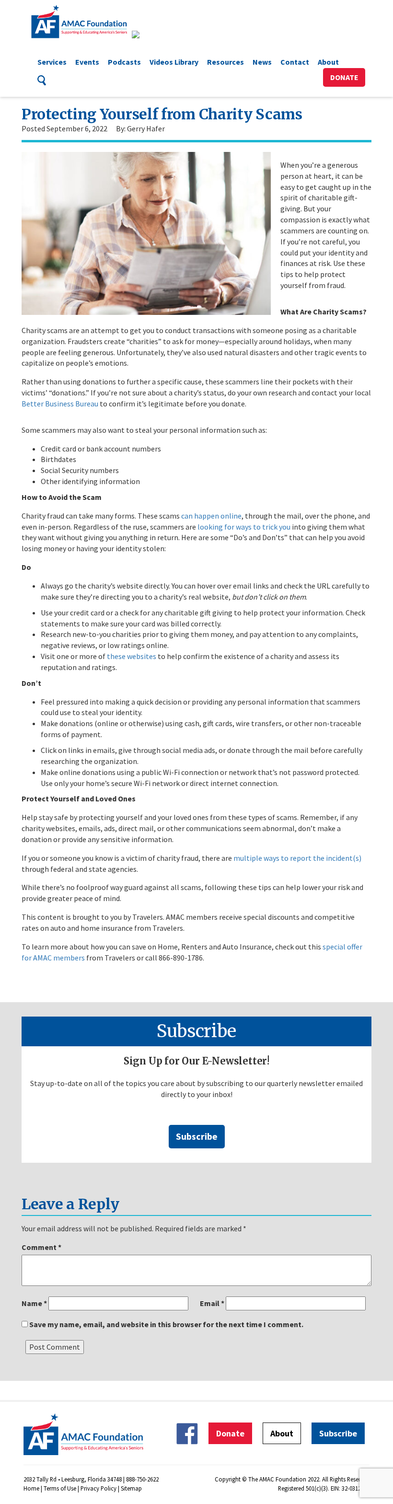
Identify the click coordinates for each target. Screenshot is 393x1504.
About (328, 62)
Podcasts (124, 62)
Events (87, 62)
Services (52, 62)
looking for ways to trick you (243, 527)
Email (212, 1303)
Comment (41, 1247)
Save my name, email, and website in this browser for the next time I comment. (166, 1324)
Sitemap (131, 1488)
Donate (344, 77)
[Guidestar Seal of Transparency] (147, 34)
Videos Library (174, 62)
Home (31, 1488)
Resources (225, 62)
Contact (294, 62)
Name (34, 1303)
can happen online (211, 516)
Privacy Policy (98, 1488)
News (262, 62)
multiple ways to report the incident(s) (297, 858)
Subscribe (197, 1136)
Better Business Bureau (60, 403)
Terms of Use (60, 1488)
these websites (131, 656)
